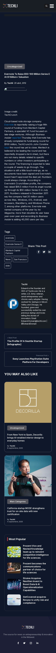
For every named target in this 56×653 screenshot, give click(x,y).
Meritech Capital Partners (13, 251)
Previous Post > (42, 355)
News (8, 259)
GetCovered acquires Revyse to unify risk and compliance (36, 600)
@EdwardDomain (29, 324)
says (6, 147)
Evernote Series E (14, 244)
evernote (10, 238)
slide (8, 266)
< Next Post (12, 338)
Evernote (9, 124)
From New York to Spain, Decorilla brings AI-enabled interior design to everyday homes (25, 437)
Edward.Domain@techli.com (33, 321)
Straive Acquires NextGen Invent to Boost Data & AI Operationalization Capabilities (33, 584)
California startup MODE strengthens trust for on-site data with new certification (25, 511)
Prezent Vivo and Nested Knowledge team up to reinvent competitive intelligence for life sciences (36, 551)
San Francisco (20, 259)
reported (16, 137)
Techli (10, 83)
